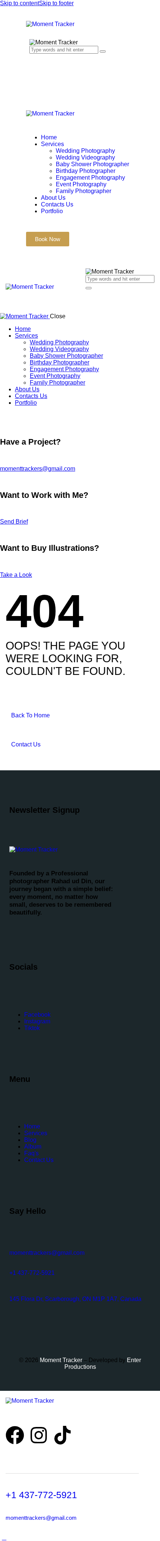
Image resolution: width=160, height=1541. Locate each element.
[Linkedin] (35, 1415)
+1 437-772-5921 (32, 1273)
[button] (90, 300)
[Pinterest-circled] (26, 1415)
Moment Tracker (60, 1360)
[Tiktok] (62, 1435)
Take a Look (16, 575)
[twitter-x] (12, 415)
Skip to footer (56, 3)
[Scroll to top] (4, 1537)
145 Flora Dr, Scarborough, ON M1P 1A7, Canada (75, 1299)
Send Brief (14, 521)
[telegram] (37, 415)
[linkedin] (29, 415)
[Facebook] (10, 1415)
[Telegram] (43, 1415)
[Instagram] (38, 1435)
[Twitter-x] (18, 1415)
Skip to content (19, 3)
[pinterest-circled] (21, 415)
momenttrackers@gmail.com (37, 468)
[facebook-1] (4, 415)
